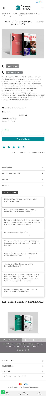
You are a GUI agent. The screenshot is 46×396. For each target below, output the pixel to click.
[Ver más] (26, 340)
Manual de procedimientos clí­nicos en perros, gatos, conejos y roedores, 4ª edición (23, 345)
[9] (22, 147)
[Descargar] (3, 66)
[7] (17, 147)
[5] (12, 147)
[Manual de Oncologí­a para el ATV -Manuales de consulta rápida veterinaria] (23, 43)
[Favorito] (34, 340)
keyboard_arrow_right (30, 203)
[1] (2, 147)
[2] (20, 350)
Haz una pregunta (10, 192)
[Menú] (4, 8)
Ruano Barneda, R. (9, 118)
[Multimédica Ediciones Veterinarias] (23, 8)
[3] (7, 147)
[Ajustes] (42, 8)
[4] (26, 350)
